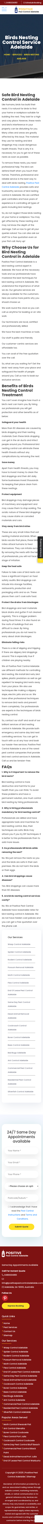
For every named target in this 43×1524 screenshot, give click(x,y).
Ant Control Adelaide (18, 1060)
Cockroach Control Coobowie (19, 1440)
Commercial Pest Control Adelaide (22, 1404)
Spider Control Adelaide (19, 952)
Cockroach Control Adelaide (18, 1383)
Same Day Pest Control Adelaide (20, 1375)
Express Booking (16, 1305)
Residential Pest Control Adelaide (21, 1408)
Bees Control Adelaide (18, 1045)
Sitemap (8, 1335)
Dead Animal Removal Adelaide (20, 1379)
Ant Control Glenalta (14, 1428)
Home (7, 1323)
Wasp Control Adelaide (19, 944)
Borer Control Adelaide (19, 1037)
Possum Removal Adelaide (20, 967)
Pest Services (10, 1327)
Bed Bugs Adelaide (17, 1052)
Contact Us (9, 1331)
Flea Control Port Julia (15, 1436)
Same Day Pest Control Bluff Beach (22, 1444)
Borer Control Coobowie (16, 1432)
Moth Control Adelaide (19, 975)
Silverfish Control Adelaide (20, 1091)
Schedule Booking (33, 2)
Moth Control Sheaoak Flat (17, 1424)
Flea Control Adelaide (18, 982)
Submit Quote (21, 1226)
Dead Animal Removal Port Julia (20, 1456)
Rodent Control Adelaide (20, 959)
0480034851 (11, 2)
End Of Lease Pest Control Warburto (22, 1460)
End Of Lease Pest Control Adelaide (22, 1371)
